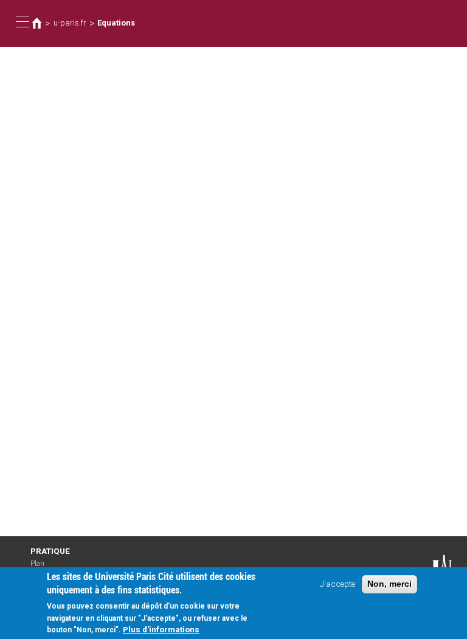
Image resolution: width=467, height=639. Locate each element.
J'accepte (337, 584)
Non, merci (389, 584)
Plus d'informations (161, 629)
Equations (116, 22)
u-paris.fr (70, 22)
